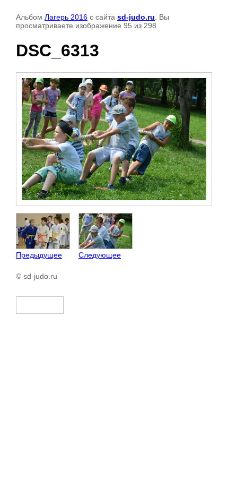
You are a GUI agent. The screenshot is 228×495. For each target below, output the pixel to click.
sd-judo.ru (136, 17)
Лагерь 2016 (66, 17)
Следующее (99, 255)
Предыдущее (39, 255)
